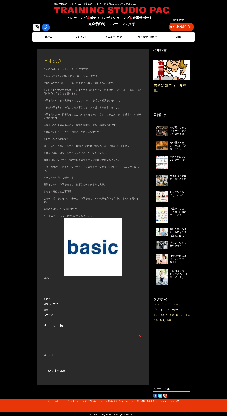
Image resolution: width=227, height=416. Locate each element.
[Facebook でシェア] (45, 325)
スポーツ (54, 303)
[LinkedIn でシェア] (61, 325)
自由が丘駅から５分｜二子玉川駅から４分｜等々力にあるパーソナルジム (95, 3)
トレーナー (173, 309)
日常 (46, 303)
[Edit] (46, 27)
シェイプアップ (161, 304)
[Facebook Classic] (155, 396)
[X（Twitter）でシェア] (53, 325)
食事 (169, 320)
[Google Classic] (165, 396)
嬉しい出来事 (183, 315)
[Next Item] (184, 70)
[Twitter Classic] (160, 396)
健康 (46, 310)
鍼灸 (162, 320)
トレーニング (160, 315)
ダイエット (159, 309)
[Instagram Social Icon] (36, 27)
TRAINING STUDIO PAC (112, 10)
